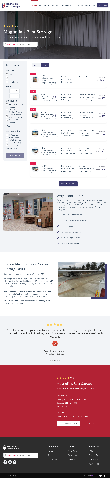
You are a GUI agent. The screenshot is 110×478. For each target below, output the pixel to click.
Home (50, 451)
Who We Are (73, 451)
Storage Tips (94, 455)
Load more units (68, 184)
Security (71, 459)
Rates (50, 455)
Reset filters (15, 155)
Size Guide (93, 459)
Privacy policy (11, 475)
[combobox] (20, 44)
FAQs (91, 451)
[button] (50, 360)
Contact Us (52, 459)
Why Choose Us (74, 455)
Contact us (89, 423)
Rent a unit (103, 5)
